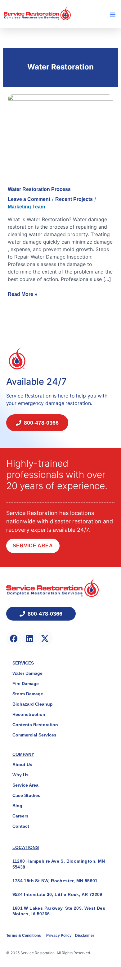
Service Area (33, 545)
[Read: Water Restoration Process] (61, 133)
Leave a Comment (29, 199)
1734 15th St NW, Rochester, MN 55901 (55, 880)
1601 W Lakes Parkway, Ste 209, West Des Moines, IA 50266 (58, 911)
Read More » (22, 294)
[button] (112, 14)
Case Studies (26, 795)
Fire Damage (25, 683)
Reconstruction (28, 714)
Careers (20, 815)
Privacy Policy (59, 935)
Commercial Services (34, 734)
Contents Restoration (35, 724)
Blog (17, 805)
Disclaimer (84, 935)
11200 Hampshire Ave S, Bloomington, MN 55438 (58, 864)
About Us (22, 764)
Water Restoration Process (39, 189)
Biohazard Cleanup (32, 704)
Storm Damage (27, 693)
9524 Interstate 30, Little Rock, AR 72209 (57, 894)
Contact (20, 826)
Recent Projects (74, 199)
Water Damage (27, 673)
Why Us (20, 774)
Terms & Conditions (24, 935)
